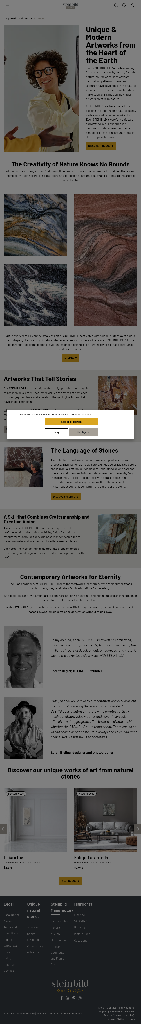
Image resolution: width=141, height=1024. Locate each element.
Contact (111, 1007)
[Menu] (7, 5)
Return (133, 1019)
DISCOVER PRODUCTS (100, 145)
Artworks (33, 927)
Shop (101, 1007)
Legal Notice (11, 914)
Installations (82, 933)
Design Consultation (115, 1015)
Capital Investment (34, 936)
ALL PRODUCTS (70, 880)
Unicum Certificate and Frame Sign (57, 955)
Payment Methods (117, 1019)
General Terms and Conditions (11, 927)
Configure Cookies (10, 967)
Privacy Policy (8, 955)
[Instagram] (80, 999)
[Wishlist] (124, 5)
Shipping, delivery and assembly (116, 1011)
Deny (56, 432)
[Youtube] (68, 999)
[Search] (116, 5)
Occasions (80, 940)
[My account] (132, 5)
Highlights (83, 903)
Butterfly (79, 927)
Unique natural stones (33, 910)
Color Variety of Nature (35, 949)
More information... (84, 414)
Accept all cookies (71, 421)
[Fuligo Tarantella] (105, 820)
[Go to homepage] (70, 6)
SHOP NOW (70, 357)
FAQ (132, 1015)
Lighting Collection (80, 917)
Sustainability (59, 921)
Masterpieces (16, 793)
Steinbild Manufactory (62, 907)
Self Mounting (126, 1007)
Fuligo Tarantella (91, 857)
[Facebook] (61, 999)
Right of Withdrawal (11, 942)
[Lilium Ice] (35, 820)
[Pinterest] (74, 999)
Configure (83, 432)
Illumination (58, 940)
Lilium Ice (13, 857)
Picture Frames (55, 930)
